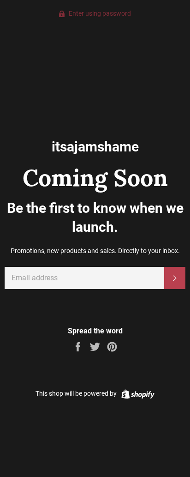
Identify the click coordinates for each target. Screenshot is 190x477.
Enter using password (99, 13)
